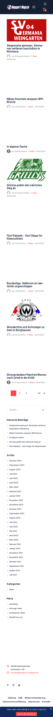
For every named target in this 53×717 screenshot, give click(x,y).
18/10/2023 (40, 382)
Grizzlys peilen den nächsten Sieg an (24, 187)
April (13, 482)
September (16, 465)
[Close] (51, 709)
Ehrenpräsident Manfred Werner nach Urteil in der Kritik (26, 376)
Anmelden (13, 604)
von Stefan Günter (19, 151)
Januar (14, 496)
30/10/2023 (11, 59)
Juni (13, 478)
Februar (15, 491)
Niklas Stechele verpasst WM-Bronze (25, 100)
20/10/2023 (11, 196)
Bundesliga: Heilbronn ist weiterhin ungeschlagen (25, 285)
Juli (13, 474)
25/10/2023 (39, 106)
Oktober (15, 460)
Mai (13, 531)
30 (40, 393)
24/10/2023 (41, 151)
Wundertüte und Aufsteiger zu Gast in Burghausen (26, 328)
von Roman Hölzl (19, 335)
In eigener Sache (17, 146)
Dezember (16, 500)
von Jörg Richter (19, 106)
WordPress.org (15, 617)
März (13, 487)
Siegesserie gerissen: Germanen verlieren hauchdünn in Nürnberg (25, 48)
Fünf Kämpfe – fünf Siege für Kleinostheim (24, 237)
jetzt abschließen (26, 714)
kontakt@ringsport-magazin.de (24, 672)
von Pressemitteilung (21, 56)
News (35, 56)
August (14, 469)
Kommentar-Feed (17, 613)
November (16, 504)
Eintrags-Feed (15, 608)
